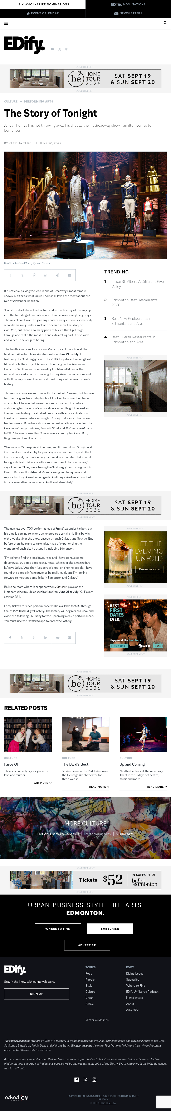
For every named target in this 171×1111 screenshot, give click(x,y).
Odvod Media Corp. (100, 1096)
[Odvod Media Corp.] (16, 1098)
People (90, 979)
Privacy (103, 1099)
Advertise (87, 945)
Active (90, 1004)
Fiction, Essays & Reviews (58, 834)
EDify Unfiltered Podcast (142, 992)
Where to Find (57, 929)
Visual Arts (125, 834)
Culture (11, 101)
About (130, 1004)
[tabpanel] (85, 926)
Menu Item (93, 1014)
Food (89, 973)
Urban (89, 998)
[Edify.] (24, 45)
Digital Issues (134, 973)
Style (89, 985)
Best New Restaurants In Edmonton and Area (131, 321)
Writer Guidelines (97, 1020)
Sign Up (36, 994)
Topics (91, 967)
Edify (130, 967)
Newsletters (134, 998)
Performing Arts (38, 101)
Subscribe (110, 929)
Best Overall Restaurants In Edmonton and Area (133, 340)
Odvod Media (107, 1103)
